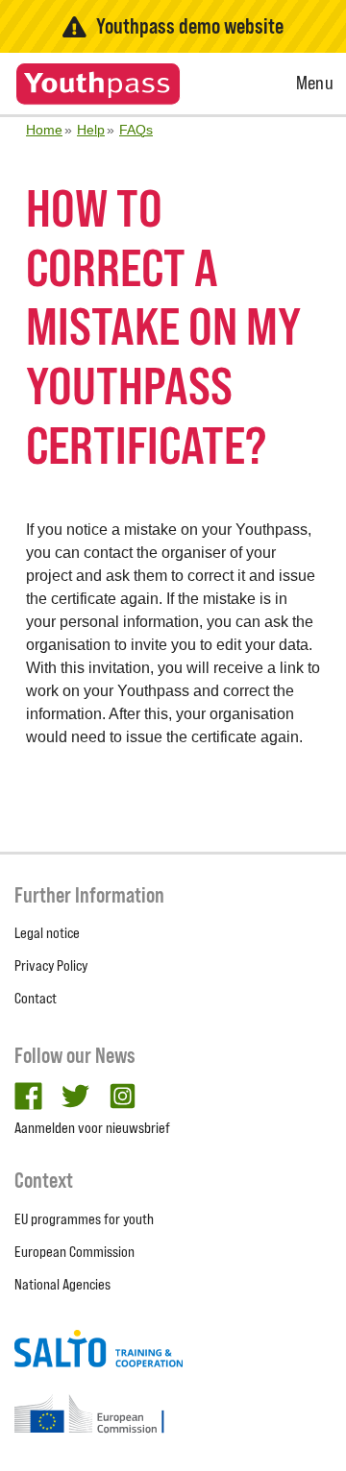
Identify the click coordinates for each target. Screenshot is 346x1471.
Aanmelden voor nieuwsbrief (92, 1128)
